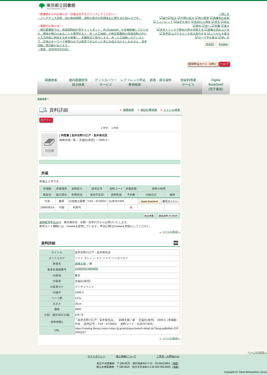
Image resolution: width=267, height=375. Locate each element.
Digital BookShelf (149, 201)
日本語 (210, 44)
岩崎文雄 (80, 263)
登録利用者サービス (188, 82)
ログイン (45, 119)
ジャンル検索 (172, 109)
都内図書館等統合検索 (78, 82)
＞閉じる (224, 14)
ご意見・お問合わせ (168, 356)
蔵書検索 (51, 80)
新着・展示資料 (161, 80)
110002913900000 (86, 268)
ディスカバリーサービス (106, 82)
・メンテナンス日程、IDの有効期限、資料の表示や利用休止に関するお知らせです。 (90, 18)
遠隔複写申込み (48, 222)
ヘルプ (224, 63)
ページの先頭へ (171, 231)
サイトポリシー (96, 356)
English (223, 44)
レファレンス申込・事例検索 (133, 82)
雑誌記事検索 (149, 109)
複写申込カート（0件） (202, 63)
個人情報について (126, 356)
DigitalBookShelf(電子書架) (216, 84)
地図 (175, 363)
